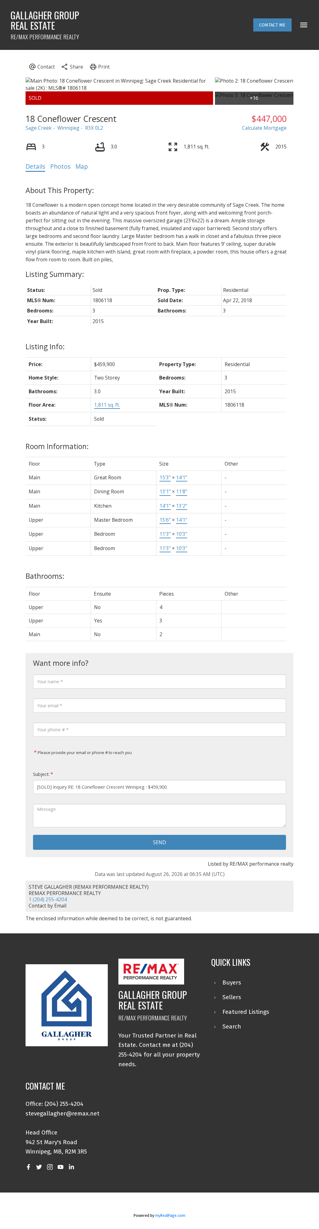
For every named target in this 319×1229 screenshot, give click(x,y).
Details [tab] (35, 166)
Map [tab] (81, 166)
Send (159, 842)
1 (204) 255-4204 (48, 899)
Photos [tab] (60, 166)
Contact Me (272, 25)
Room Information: (57, 446)
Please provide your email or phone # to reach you (84, 752)
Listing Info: (45, 346)
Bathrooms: (45, 576)
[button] (272, 25)
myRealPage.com (170, 1215)
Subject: (41, 774)
